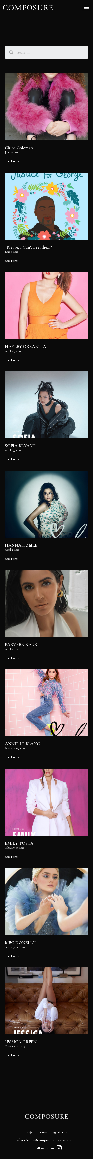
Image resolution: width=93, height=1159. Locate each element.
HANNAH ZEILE (21, 545)
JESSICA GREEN (21, 1041)
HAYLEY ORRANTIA (25, 346)
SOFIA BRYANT (20, 445)
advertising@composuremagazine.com (47, 1139)
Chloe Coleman (19, 147)
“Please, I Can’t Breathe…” (28, 247)
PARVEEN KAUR (21, 644)
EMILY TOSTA (19, 843)
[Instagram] (59, 1148)
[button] (86, 7)
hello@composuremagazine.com (46, 1132)
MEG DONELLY (20, 942)
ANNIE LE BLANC (22, 743)
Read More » (12, 161)
